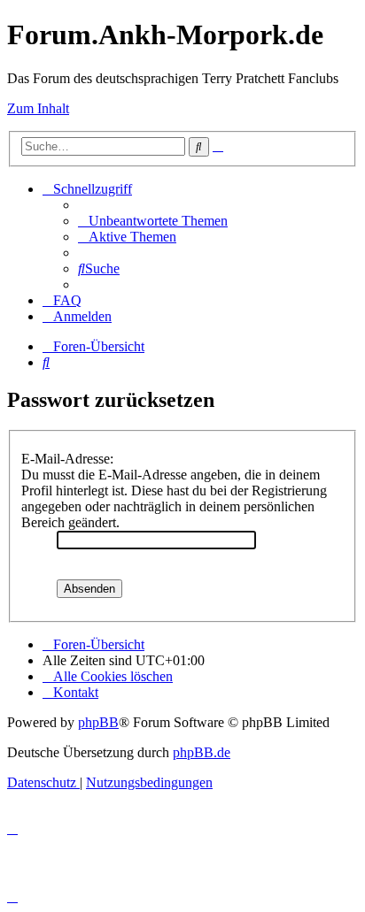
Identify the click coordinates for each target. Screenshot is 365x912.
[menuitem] (153, 220)
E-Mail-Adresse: (67, 458)
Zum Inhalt (38, 108)
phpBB (98, 722)
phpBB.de (201, 752)
